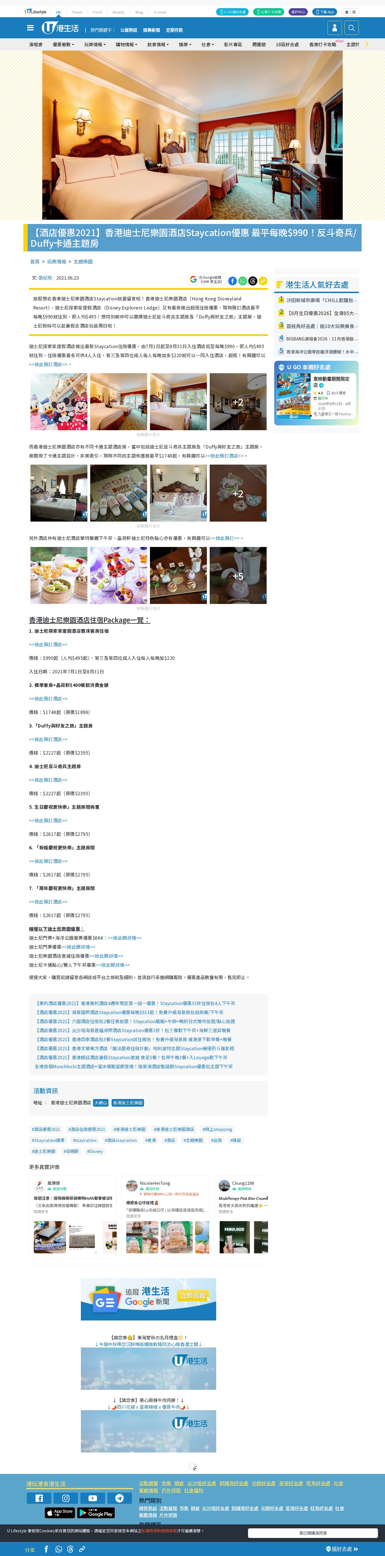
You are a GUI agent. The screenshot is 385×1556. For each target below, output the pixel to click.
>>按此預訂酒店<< (48, 364)
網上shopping (218, 1129)
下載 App (327, 11)
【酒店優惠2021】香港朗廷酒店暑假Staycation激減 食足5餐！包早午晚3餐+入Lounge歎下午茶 (131, 1057)
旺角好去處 (318, 1483)
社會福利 (193, 1490)
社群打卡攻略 (271, 11)
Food (97, 12)
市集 (166, 1483)
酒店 (171, 1140)
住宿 (217, 1140)
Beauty (119, 12)
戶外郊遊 (171, 1490)
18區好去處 (287, 44)
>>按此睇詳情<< (124, 937)
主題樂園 (83, 261)
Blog (139, 12)
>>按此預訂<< (225, 538)
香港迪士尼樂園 (128, 1103)
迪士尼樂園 (44, 1151)
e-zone (160, 12)
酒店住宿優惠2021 (88, 1129)
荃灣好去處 (291, 1483)
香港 (151, 1140)
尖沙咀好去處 (201, 1483)
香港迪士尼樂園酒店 (175, 1129)
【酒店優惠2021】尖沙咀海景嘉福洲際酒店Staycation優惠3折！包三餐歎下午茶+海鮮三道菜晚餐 (133, 1030)
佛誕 (237, 1140)
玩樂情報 (56, 261)
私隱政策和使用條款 (159, 1530)
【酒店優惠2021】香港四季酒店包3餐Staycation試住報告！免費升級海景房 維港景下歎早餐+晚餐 (133, 1039)
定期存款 (174, 30)
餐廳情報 (148, 1490)
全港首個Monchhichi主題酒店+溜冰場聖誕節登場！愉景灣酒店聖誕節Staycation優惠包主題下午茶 (134, 1066)
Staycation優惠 (49, 1140)
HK (58, 12)
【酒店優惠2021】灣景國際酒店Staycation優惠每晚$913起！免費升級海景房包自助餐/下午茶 (129, 1012)
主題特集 (355, 44)
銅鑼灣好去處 (234, 1483)
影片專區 (233, 44)
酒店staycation (122, 1140)
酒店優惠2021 (47, 1129)
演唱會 (36, 44)
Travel (77, 12)
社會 (338, 1483)
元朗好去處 (264, 1483)
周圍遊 (259, 44)
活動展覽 (148, 1483)
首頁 (35, 261)
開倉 (179, 1483)
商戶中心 (298, 11)
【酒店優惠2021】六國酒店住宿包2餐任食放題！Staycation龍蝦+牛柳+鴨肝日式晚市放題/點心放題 (135, 1021)
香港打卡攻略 (322, 44)
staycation (85, 1140)
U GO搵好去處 (235, 11)
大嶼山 (100, 1103)
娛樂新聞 (151, 30)
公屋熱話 (128, 30)
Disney (96, 1151)
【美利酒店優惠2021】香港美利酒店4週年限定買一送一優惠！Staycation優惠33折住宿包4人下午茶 (135, 1003)
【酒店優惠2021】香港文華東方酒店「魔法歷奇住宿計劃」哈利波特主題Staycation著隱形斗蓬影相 (134, 1048)
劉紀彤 (45, 277)
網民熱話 (148, 1508)
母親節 (72, 1151)
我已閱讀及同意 (313, 1533)
